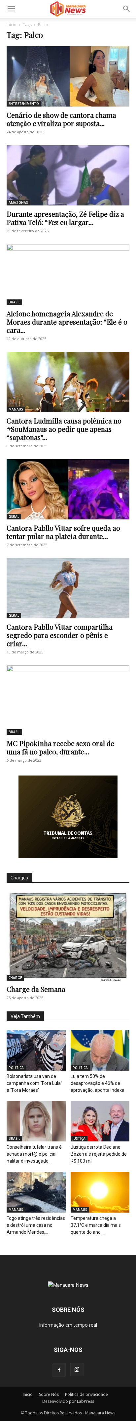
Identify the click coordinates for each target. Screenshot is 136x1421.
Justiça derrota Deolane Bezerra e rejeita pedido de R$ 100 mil (99, 1154)
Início (12, 24)
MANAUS (16, 409)
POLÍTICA (16, 1067)
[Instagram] (77, 1369)
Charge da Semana (36, 989)
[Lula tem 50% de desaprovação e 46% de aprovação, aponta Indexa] (100, 1050)
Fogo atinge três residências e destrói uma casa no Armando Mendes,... (36, 1225)
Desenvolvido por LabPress (68, 1401)
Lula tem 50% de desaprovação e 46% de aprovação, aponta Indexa (97, 1083)
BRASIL (14, 302)
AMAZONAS (18, 202)
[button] (11, 9)
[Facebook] (59, 1370)
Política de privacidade (86, 1394)
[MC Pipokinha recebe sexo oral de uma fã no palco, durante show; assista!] (68, 700)
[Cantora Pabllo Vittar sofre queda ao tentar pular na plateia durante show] (68, 489)
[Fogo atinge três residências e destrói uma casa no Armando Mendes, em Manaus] (36, 1192)
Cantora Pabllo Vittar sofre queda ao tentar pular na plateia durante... (63, 532)
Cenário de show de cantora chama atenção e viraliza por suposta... (61, 119)
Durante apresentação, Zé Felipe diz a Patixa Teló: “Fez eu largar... (65, 218)
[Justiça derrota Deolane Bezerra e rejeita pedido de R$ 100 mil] (100, 1121)
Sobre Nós (49, 1394)
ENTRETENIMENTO (24, 103)
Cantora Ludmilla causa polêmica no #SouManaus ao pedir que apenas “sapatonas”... (64, 429)
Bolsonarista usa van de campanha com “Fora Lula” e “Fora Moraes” (34, 1083)
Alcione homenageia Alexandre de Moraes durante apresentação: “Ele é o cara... (67, 321)
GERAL (14, 516)
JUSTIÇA (79, 1138)
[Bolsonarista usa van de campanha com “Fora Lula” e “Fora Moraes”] (36, 1050)
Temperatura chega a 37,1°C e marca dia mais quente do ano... (96, 1225)
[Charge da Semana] (68, 936)
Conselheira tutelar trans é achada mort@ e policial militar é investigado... (34, 1154)
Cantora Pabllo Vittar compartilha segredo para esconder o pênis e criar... (60, 635)
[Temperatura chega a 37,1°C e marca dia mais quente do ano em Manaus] (100, 1192)
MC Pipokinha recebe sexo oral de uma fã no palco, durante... (60, 747)
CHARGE (15, 977)
